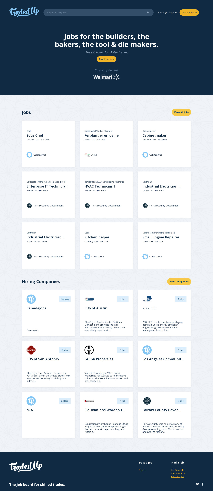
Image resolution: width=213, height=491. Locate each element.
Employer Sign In (167, 12)
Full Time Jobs (177, 470)
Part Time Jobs (178, 473)
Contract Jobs (177, 476)
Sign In (142, 470)
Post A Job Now (189, 12)
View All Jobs (181, 112)
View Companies (179, 281)
